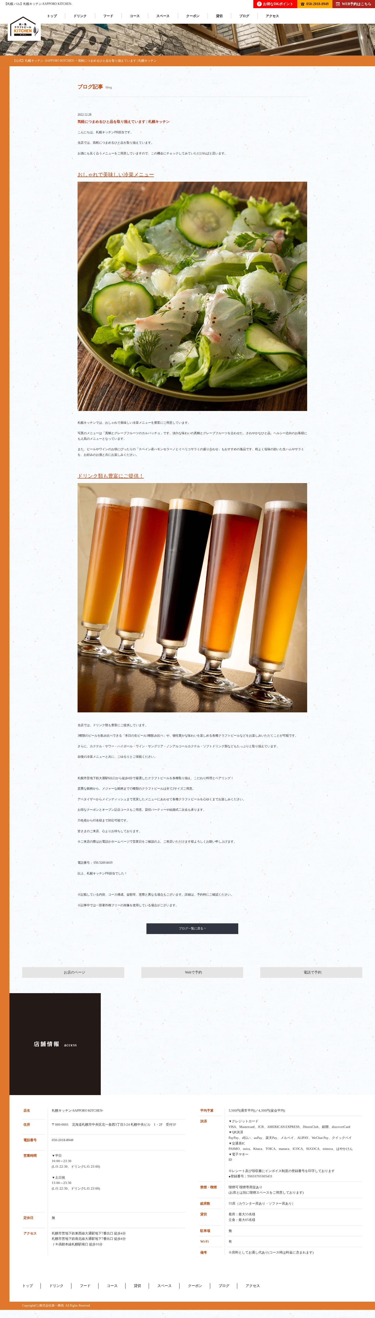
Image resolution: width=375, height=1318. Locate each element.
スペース (163, 16)
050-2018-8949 (317, 4)
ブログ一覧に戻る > (192, 928)
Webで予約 (193, 972)
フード (108, 16)
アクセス (272, 16)
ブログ (244, 16)
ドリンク (80, 16)
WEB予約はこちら (356, 4)
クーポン (192, 16)
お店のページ (74, 972)
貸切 (219, 16)
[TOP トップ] (24, 26)
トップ (52, 16)
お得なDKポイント (275, 4)
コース (135, 16)
